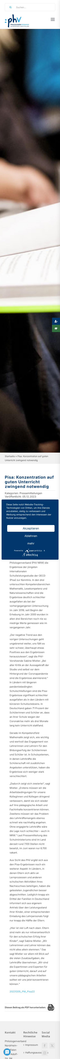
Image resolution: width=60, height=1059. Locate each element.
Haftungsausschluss (30, 1052)
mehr (30, 543)
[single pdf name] (50, 1007)
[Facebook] (45, 1045)
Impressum (30, 1044)
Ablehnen (30, 535)
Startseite (10, 456)
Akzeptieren (31, 528)
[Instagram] (45, 1053)
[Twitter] (52, 1045)
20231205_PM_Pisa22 (22, 991)
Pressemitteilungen (31, 493)
